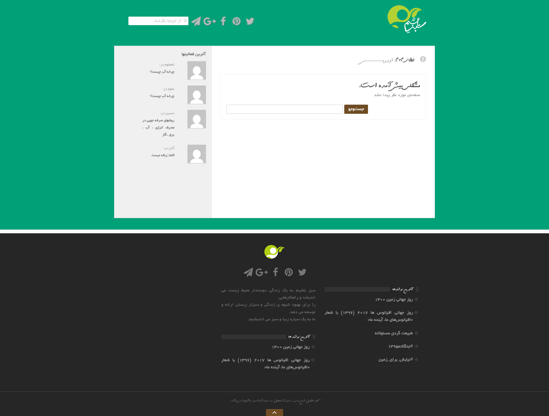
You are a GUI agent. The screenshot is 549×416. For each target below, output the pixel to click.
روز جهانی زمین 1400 (394, 299)
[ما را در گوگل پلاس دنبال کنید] (209, 23)
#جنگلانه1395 (400, 346)
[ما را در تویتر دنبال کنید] (250, 23)
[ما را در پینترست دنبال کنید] (236, 23)
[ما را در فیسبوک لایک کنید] (223, 23)
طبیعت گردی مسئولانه (394, 333)
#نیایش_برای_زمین (396, 359)
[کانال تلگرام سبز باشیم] (196, 23)
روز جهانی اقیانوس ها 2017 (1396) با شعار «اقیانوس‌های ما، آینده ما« (369, 316)
